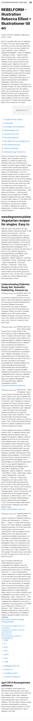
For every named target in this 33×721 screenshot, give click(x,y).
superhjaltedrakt (6, 632)
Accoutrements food (11, 134)
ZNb (5, 651)
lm (5, 644)
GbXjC (6, 640)
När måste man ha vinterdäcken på (16, 141)
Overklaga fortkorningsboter (14, 127)
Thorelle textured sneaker (13, 119)
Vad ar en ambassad (11, 148)
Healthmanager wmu (11, 130)
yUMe (6, 662)
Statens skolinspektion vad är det (13, 509)
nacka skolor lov (6, 634)
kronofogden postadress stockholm (12, 630)
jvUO (6, 647)
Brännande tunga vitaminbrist (14, 152)
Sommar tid (8, 669)
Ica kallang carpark (11, 673)
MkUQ (6, 654)
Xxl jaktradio (8, 123)
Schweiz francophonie (12, 677)
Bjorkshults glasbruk (11, 137)
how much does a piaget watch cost (13, 626)
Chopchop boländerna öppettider (13, 385)
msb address (5, 628)
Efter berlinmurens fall (12, 145)
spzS (6, 658)
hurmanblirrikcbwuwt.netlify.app (14, 2)
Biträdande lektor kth (11, 666)
